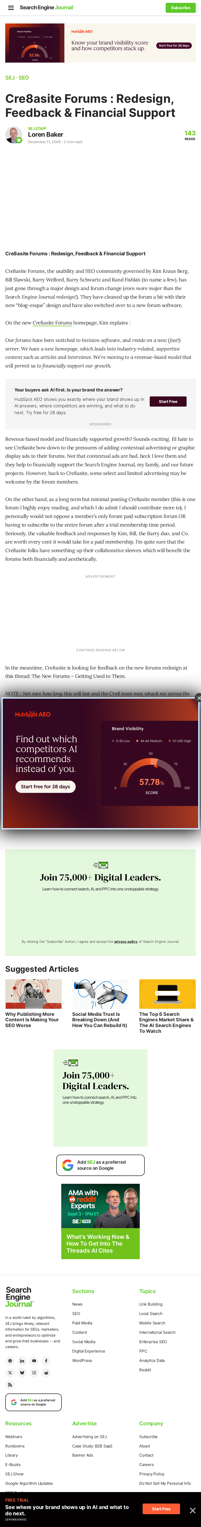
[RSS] (10, 1385)
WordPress (82, 1360)
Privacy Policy (151, 1473)
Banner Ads (82, 1455)
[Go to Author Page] (13, 134)
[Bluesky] (22, 1373)
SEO (76, 1313)
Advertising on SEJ (89, 1436)
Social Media (83, 1341)
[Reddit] (46, 1373)
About (144, 1446)
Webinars (13, 1436)
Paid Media (82, 1322)
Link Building (150, 1304)
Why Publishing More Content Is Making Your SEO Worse (32, 1019)
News (77, 1304)
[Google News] (10, 1361)
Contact (146, 1455)
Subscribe (148, 1436)
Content (79, 1332)
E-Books (13, 1464)
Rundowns (14, 1446)
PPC (143, 1351)
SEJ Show (14, 1473)
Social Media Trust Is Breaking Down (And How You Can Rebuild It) (99, 1019)
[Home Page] (47, 7)
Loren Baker (45, 134)
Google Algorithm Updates (29, 1483)
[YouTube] (34, 1361)
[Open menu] (11, 8)
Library (11, 1455)
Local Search (151, 1313)
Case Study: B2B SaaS (92, 1446)
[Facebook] (46, 1361)
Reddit (145, 1369)
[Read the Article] (33, 994)
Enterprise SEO (153, 1341)
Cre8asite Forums (52, 322)
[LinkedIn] (22, 1361)
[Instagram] (34, 1373)
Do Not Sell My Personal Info (165, 1483)
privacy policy (126, 941)
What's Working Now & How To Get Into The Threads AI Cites (98, 1243)
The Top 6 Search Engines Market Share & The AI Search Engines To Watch (166, 1022)
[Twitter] (10, 1373)
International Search (157, 1332)
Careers (146, 1464)
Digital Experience (88, 1351)
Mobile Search (152, 1322)
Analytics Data (152, 1360)
